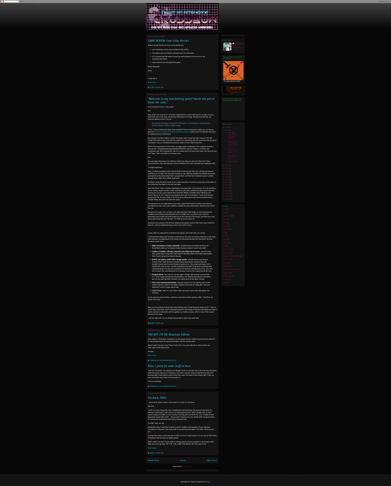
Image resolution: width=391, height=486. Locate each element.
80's (224, 209)
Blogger (207, 482)
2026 (227, 127)
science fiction (227, 276)
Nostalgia (226, 266)
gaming (225, 242)
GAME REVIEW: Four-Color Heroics (168, 40)
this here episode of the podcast (172, 132)
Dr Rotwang (238, 43)
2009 (227, 190)
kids (224, 246)
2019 (227, 165)
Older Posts (212, 460)
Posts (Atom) (187, 466)
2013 (227, 179)
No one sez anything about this (165, 360)
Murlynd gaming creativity (231, 256)
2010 (227, 188)
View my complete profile (237, 47)
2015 (227, 174)
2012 (227, 182)
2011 (227, 185)
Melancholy (227, 249)
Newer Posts (153, 460)
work (224, 283)
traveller (225, 279)
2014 (227, 177)
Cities (225, 222)
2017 (227, 168)
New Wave (226, 259)
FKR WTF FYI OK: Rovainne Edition (168, 334)
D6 (224, 232)
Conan (225, 226)
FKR (224, 236)
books (225, 219)
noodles (225, 263)
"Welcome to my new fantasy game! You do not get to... (232, 143)
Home (183, 460)
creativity (226, 229)
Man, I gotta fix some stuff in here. (169, 366)
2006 (227, 199)
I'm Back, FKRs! (157, 398)
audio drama (227, 216)
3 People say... (159, 87)
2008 (227, 193)
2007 (227, 196)
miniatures (226, 252)
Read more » (152, 82)
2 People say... (159, 453)
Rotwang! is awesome (230, 269)
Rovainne (226, 273)
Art (224, 212)
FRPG (225, 239)
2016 (227, 171)
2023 (227, 130)
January (230, 132)
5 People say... (159, 323)
